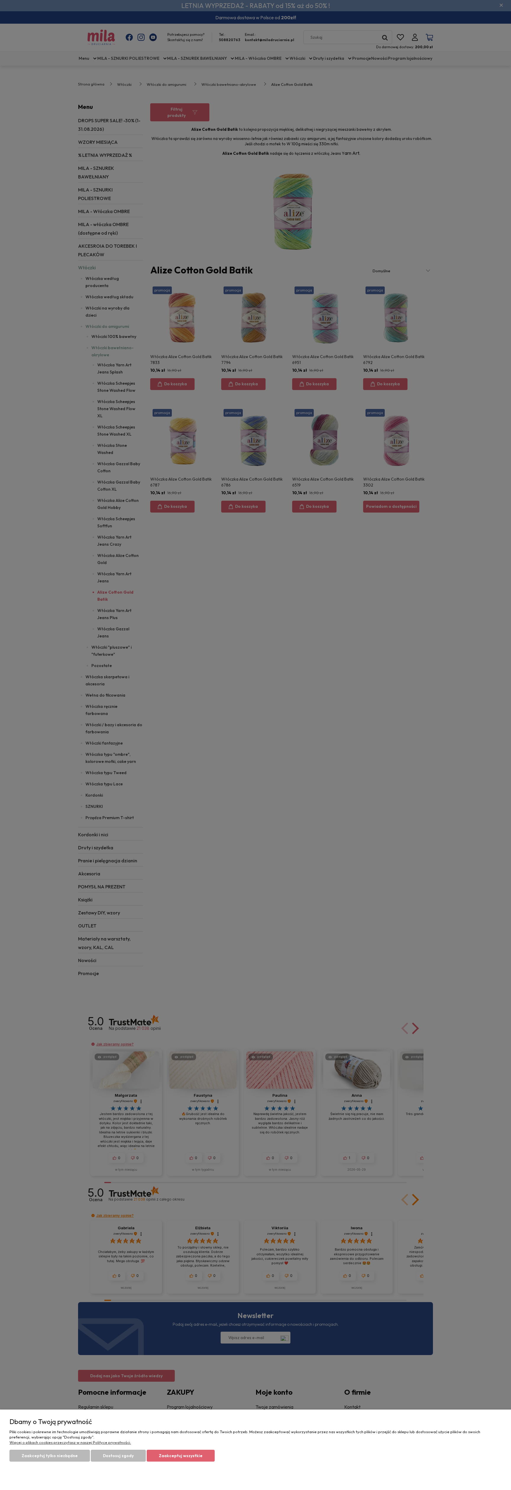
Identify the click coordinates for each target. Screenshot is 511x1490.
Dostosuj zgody (118, 1455)
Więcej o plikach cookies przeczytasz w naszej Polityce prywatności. (70, 1442)
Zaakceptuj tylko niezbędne (50, 1455)
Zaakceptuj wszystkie (181, 1455)
